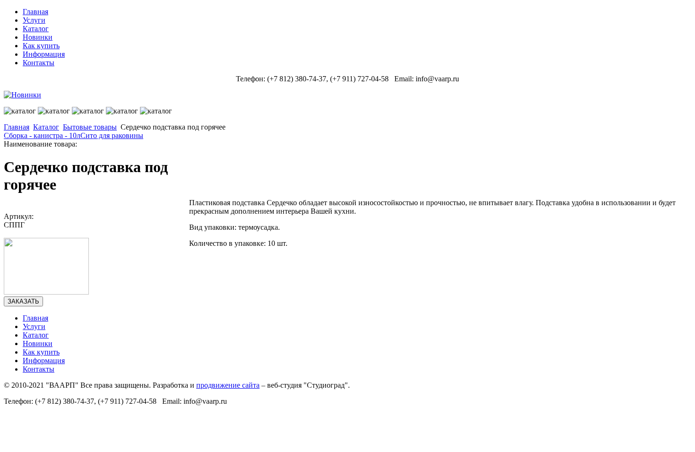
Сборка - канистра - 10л (42, 135)
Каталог (46, 127)
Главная (16, 127)
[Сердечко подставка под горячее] (46, 292)
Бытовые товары (90, 127)
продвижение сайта (228, 385)
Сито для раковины (111, 135)
